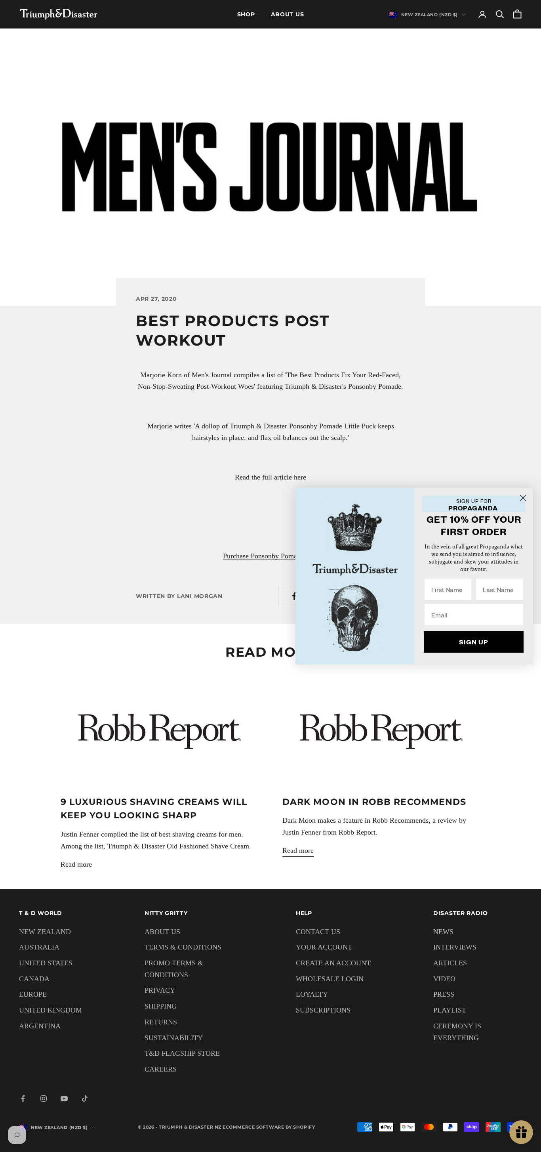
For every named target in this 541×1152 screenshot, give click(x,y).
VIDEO (444, 979)
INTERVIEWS (454, 947)
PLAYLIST (449, 1010)
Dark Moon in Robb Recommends (374, 802)
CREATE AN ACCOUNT (333, 963)
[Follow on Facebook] (23, 1098)
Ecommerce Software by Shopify (269, 1127)
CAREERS (161, 1069)
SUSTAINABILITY (174, 1038)
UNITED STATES (45, 963)
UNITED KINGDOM (50, 1010)
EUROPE (33, 994)
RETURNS (161, 1022)
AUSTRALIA (39, 947)
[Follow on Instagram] (44, 1098)
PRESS (443, 994)
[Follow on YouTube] (64, 1098)
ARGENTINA (40, 1026)
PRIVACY (160, 990)
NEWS (443, 932)
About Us (287, 14)
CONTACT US (318, 932)
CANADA (34, 979)
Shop (246, 14)
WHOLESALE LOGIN (330, 979)
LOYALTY (312, 994)
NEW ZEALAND (45, 932)
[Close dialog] (523, 497)
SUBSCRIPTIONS (323, 1010)
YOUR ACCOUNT (324, 947)
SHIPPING (161, 1006)
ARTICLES (450, 963)
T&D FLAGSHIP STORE (182, 1053)
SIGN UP (473, 642)
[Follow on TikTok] (85, 1098)
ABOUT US (162, 932)
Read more (76, 864)
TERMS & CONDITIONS (183, 947)
